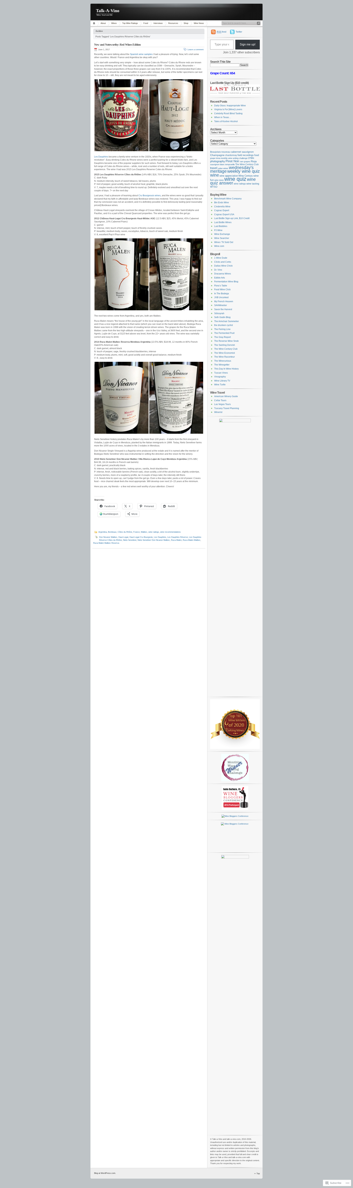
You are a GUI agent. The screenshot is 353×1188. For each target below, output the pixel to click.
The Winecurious (222, 361)
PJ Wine (218, 230)
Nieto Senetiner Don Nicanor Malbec (154, 540)
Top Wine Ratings (130, 23)
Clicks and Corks (222, 262)
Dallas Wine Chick (223, 265)
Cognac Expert (221, 210)
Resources (173, 23)
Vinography (220, 376)
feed (221, 32)
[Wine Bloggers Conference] (235, 809)
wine (214, 175)
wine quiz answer (233, 181)
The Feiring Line (222, 329)
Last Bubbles (220, 226)
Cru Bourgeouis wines (149, 195)
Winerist (218, 412)
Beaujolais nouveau (220, 152)
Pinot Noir (232, 161)
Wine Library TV (222, 380)
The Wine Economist (224, 353)
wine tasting (252, 183)
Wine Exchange (222, 234)
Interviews (158, 23)
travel (213, 168)
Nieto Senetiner (129, 540)
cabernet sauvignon (242, 151)
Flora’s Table (220, 285)
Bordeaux (112, 532)
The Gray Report (222, 337)
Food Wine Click (222, 289)
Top (258, 1173)
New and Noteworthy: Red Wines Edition (117, 44)
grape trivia (215, 158)
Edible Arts (219, 277)
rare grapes (245, 161)
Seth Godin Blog (222, 317)
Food (145, 23)
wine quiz (235, 179)
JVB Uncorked (221, 297)
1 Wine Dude (220, 258)
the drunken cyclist (223, 325)
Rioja (254, 161)
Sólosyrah (219, 313)
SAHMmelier (220, 305)
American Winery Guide (226, 396)
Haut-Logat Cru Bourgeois (141, 537)
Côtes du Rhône (125, 532)
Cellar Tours (220, 400)
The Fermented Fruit (224, 333)
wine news (219, 180)
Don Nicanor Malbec (108, 537)
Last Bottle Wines (222, 222)
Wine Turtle (220, 384)
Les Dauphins (101, 156)
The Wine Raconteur (224, 357)
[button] (121, 115)
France (136, 532)
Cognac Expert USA (224, 214)
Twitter (239, 32)
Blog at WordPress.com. (105, 1173)
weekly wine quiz (243, 171)
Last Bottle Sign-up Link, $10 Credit (231, 218)
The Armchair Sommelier (226, 321)
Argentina (102, 532)
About (103, 23)
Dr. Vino (218, 270)
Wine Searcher (221, 238)
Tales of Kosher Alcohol (226, 121)
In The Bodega (221, 293)
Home (94, 23)
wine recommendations (170, 532)
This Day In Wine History (226, 368)
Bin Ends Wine (221, 202)
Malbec (144, 532)
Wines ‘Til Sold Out (223, 242)
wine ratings (153, 532)
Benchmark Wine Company (228, 198)
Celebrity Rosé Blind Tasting (228, 113)
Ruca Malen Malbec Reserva (106, 543)
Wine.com (219, 246)
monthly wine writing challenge (234, 158)
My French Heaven (223, 301)
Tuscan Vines (221, 373)
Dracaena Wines (222, 273)
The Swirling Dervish (224, 345)
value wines (223, 168)
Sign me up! (247, 44)
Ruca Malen (176, 540)
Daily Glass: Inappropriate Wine (230, 105)
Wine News (199, 23)
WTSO (213, 186)
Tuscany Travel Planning (226, 408)
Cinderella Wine (222, 206)
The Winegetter (221, 364)
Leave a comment (196, 49)
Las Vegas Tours (222, 404)
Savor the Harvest (223, 309)
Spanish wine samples (141, 54)
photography (217, 161)
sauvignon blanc (217, 164)
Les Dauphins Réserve (177, 537)
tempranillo (230, 164)
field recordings (246, 155)
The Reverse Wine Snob (226, 341)
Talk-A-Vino (107, 10)
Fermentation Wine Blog (226, 281)
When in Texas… (222, 117)
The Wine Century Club (247, 164)
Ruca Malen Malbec (191, 540)
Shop (186, 23)
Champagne (217, 155)
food (256, 155)
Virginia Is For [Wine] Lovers (228, 109)
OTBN (251, 158)
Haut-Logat (123, 537)
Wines (114, 23)
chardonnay (231, 155)
